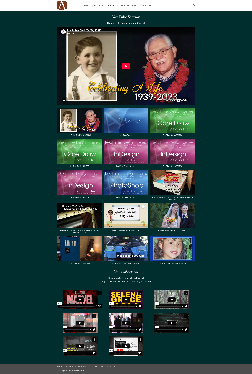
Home (86, 5)
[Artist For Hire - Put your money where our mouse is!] (68, 5)
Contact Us (145, 5)
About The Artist (129, 5)
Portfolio (99, 5)
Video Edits (112, 5)
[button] (79, 123)
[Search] (194, 5)
